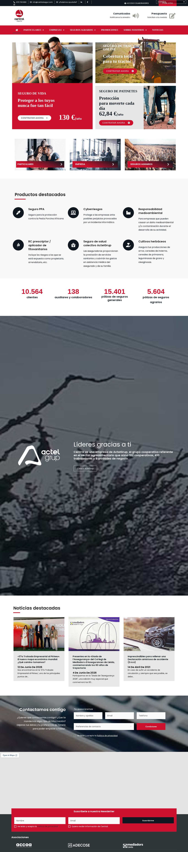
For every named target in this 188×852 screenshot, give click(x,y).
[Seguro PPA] (18, 212)
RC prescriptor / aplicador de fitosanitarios (39, 245)
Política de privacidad (107, 735)
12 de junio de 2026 (30, 667)
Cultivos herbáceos (152, 241)
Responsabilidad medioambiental (150, 211)
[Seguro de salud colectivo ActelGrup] (73, 245)
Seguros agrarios (81, 30)
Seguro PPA (36, 209)
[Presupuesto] (172, 15)
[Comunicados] (135, 15)
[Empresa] (113, 164)
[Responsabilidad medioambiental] (128, 212)
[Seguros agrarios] (168, 164)
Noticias (157, 30)
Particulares (32, 30)
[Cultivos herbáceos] (128, 245)
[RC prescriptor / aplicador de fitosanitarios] (18, 245)
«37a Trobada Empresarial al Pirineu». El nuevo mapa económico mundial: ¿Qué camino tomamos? (39, 659)
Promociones (109, 30)
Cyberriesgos (92, 209)
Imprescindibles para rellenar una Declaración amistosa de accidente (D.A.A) (148, 659)
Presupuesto (159, 13)
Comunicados (121, 13)
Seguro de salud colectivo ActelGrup (97, 243)
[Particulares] (61, 164)
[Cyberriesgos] (73, 212)
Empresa (80, 164)
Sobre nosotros (134, 30)
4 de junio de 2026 (85, 672)
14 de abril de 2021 (139, 667)
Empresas (55, 30)
